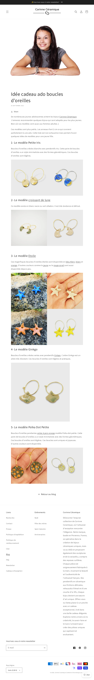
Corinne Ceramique (60, 672)
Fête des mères (41, 523)
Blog (8, 554)
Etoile (32, 256)
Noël (36, 518)
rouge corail (58, 265)
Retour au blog (48, 494)
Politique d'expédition (15, 534)
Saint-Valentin (40, 529)
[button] (7, 11)
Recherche (10, 518)
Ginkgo (57, 355)
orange (14, 265)
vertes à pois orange (46, 433)
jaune (45, 265)
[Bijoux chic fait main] (29, 178)
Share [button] (16, 111)
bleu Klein (70, 262)
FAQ (7, 560)
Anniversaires (40, 534)
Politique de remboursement (12, 541)
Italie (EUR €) (12, 670)
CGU (8, 549)
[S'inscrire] (44, 647)
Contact (9, 523)
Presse (8, 529)
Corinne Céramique (67, 116)
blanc (78, 262)
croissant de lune (39, 200)
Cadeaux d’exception (14, 571)
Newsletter (10, 565)
